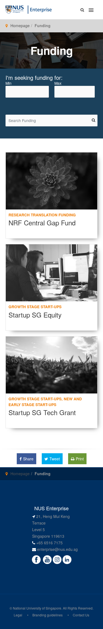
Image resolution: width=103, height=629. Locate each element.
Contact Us (81, 615)
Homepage (20, 25)
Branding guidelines (47, 615)
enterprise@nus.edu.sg (57, 549)
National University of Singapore (37, 608)
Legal (18, 615)
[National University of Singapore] (14, 9)
